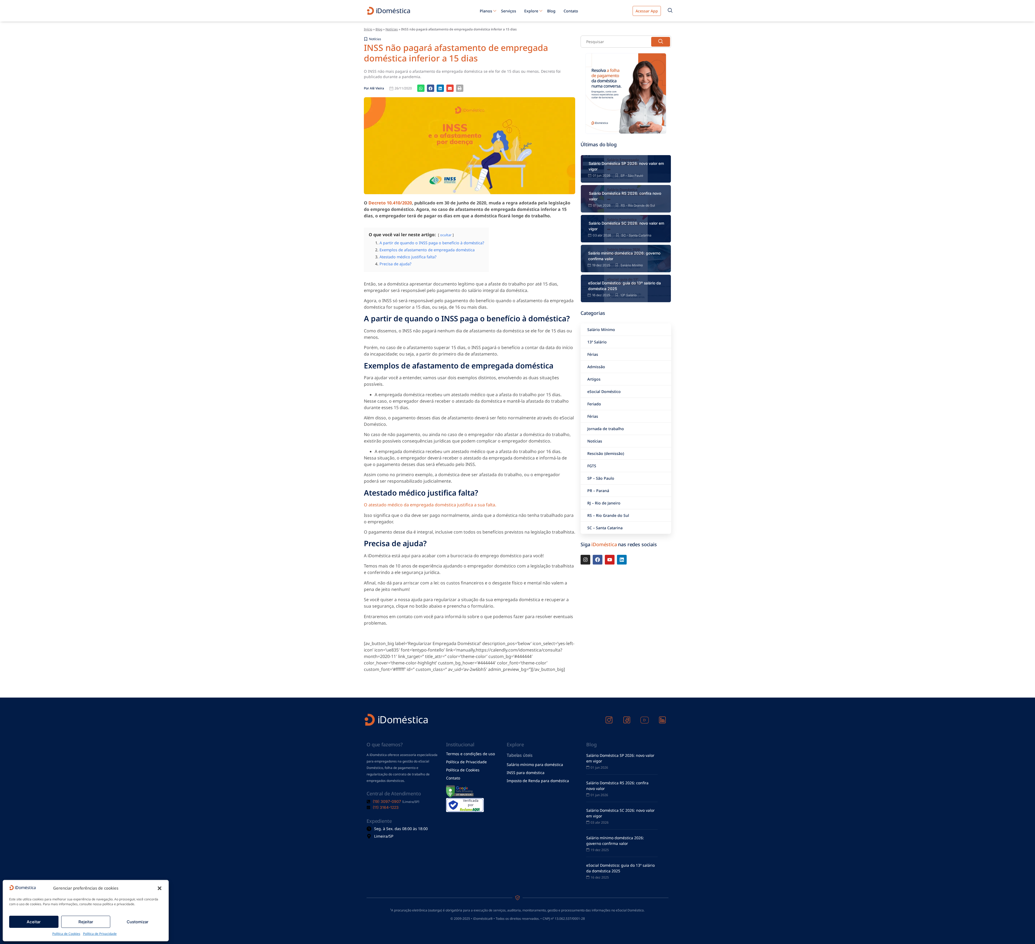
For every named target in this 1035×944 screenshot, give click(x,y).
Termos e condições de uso (470, 753)
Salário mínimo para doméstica (535, 764)
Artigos (594, 379)
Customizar (138, 921)
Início (368, 29)
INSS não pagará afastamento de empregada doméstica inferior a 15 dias (456, 53)
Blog (551, 10)
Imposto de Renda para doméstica (538, 780)
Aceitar (34, 921)
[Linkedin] (622, 560)
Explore (531, 10)
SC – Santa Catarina (605, 527)
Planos (486, 10)
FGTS (591, 465)
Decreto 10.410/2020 (390, 203)
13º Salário (597, 341)
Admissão (596, 366)
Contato (571, 10)
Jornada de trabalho (605, 428)
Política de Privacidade (100, 933)
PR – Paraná (598, 490)
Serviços (508, 10)
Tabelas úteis (520, 755)
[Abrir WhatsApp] (1021, 930)
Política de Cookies (66, 933)
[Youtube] (610, 560)
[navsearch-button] (670, 11)
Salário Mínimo (601, 329)
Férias (592, 354)
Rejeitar (85, 921)
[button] (159, 888)
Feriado (594, 403)
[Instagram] (585, 560)
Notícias (391, 29)
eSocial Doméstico (604, 391)
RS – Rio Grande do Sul (608, 515)
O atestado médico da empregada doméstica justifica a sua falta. (430, 505)
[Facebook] (597, 560)
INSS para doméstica (525, 772)
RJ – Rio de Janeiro (603, 503)
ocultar (445, 234)
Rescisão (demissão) (605, 453)
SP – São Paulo (600, 478)
